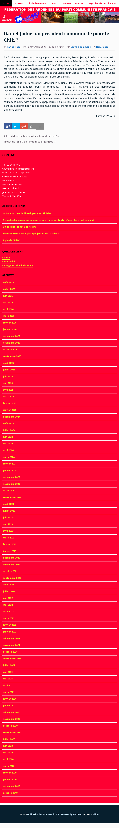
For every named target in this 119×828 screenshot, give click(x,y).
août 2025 (8, 363)
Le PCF (6, 257)
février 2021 (9, 699)
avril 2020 (8, 759)
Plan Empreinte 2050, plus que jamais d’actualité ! (31, 233)
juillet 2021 (9, 665)
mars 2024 (8, 457)
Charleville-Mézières (37, 3)
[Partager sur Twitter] (16, 126)
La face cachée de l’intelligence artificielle (27, 213)
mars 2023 (8, 537)
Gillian (96, 814)
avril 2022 (8, 611)
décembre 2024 (11, 416)
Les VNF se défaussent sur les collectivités (32, 136)
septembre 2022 (12, 578)
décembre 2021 (11, 638)
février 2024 (9, 463)
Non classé (102, 47)
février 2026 (9, 322)
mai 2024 (8, 443)
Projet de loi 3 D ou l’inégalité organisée (28, 141)
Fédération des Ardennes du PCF (43, 814)
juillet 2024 (9, 430)
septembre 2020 (12, 732)
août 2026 (8, 282)
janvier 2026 (9, 329)
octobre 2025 (10, 349)
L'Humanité (8, 261)
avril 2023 (8, 531)
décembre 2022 (11, 557)
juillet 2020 (9, 739)
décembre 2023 (11, 477)
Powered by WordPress (72, 814)
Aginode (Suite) (11, 240)
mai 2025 (8, 383)
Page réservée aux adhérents (102, 3)
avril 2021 (8, 685)
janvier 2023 (9, 551)
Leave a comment (81, 47)
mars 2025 (8, 396)
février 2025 (9, 403)
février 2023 (9, 544)
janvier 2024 (9, 470)
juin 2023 (8, 517)
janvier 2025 (9, 410)
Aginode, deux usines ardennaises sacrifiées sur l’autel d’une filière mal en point (48, 220)
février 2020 (9, 772)
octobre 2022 (10, 571)
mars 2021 (8, 692)
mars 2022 (8, 618)
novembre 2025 (11, 342)
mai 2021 (8, 678)
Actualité (18, 3)
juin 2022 (8, 598)
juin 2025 (8, 376)
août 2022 (8, 584)
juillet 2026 (9, 289)
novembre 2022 (11, 564)
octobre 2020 (10, 725)
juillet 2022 (9, 591)
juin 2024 (8, 436)
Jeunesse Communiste (73, 3)
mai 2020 (8, 752)
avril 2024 (8, 450)
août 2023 (8, 504)
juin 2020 (8, 745)
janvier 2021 (9, 705)
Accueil (6, 3)
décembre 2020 (11, 712)
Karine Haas (13, 47)
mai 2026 (8, 302)
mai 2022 (8, 604)
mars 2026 (8, 316)
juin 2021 (8, 672)
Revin (54, 3)
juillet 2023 (9, 510)
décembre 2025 (11, 336)
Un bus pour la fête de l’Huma (20, 226)
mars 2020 (8, 766)
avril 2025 (8, 390)
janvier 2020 (9, 779)
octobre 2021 (10, 651)
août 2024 (8, 423)
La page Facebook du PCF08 (17, 265)
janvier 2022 (9, 631)
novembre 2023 (11, 484)
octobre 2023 (10, 490)
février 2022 (9, 625)
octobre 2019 (10, 793)
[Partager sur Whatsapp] (32, 126)
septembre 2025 (12, 356)
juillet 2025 (9, 369)
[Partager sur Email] (40, 126)
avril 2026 (8, 309)
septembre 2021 (12, 658)
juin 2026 (8, 295)
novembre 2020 (11, 719)
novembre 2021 (11, 645)
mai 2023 (8, 524)
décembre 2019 (11, 786)
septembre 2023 (12, 497)
